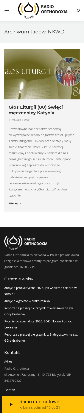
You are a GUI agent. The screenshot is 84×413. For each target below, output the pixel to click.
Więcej (13, 203)
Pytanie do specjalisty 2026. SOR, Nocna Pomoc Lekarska (38, 324)
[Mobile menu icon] (6, 10)
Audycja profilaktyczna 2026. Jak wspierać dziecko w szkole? (40, 291)
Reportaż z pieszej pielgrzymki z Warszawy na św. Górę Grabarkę (38, 311)
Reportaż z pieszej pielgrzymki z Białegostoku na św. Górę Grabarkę (41, 337)
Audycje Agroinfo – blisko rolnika (27, 301)
